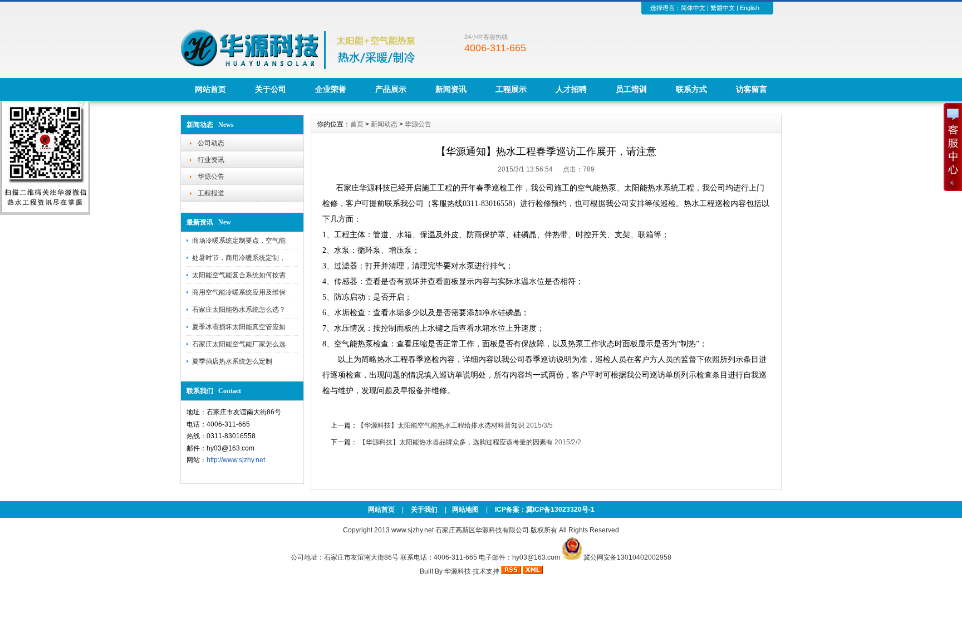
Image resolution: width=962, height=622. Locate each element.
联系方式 (691, 89)
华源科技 (457, 571)
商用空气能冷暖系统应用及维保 (239, 292)
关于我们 (424, 509)
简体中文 (693, 7)
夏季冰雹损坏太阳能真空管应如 (239, 327)
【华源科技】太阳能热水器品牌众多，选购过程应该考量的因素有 (455, 442)
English (749, 7)
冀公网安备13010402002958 (627, 557)
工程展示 (511, 89)
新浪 (418, 402)
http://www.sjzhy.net (236, 460)
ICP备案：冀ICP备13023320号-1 (544, 509)
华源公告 (211, 176)
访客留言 (751, 89)
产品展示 (390, 89)
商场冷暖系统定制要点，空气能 (239, 240)
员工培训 (631, 89)
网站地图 (465, 509)
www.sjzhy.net (412, 530)
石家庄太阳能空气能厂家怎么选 (239, 344)
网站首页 (210, 89)
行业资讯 (211, 160)
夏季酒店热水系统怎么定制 (232, 361)
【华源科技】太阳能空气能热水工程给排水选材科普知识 (440, 425)
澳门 (349, 402)
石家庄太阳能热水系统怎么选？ (239, 310)
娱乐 (468, 402)
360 (388, 402)
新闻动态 (384, 124)
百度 (359, 402)
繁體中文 (722, 7)
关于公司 (270, 89)
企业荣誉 (330, 89)
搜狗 (369, 402)
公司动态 (211, 143)
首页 (357, 124)
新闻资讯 (451, 89)
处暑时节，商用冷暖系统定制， (239, 258)
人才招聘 (571, 89)
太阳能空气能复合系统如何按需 (239, 275)
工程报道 (211, 193)
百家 (428, 402)
